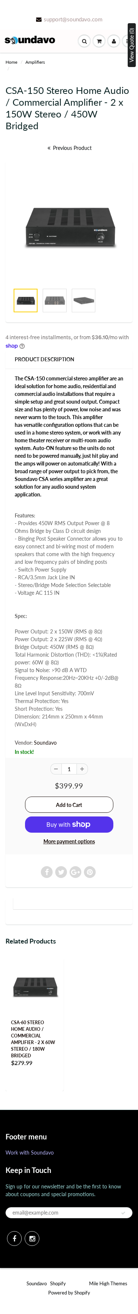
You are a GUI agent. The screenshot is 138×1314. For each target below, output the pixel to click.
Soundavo (45, 742)
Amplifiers (35, 62)
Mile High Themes (108, 1283)
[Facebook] (14, 1238)
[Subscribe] (123, 1213)
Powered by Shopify (69, 1293)
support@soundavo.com (73, 19)
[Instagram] (32, 1238)
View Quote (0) (131, 45)
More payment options (69, 841)
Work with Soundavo (30, 1152)
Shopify (58, 1283)
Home (11, 62)
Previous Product (72, 148)
